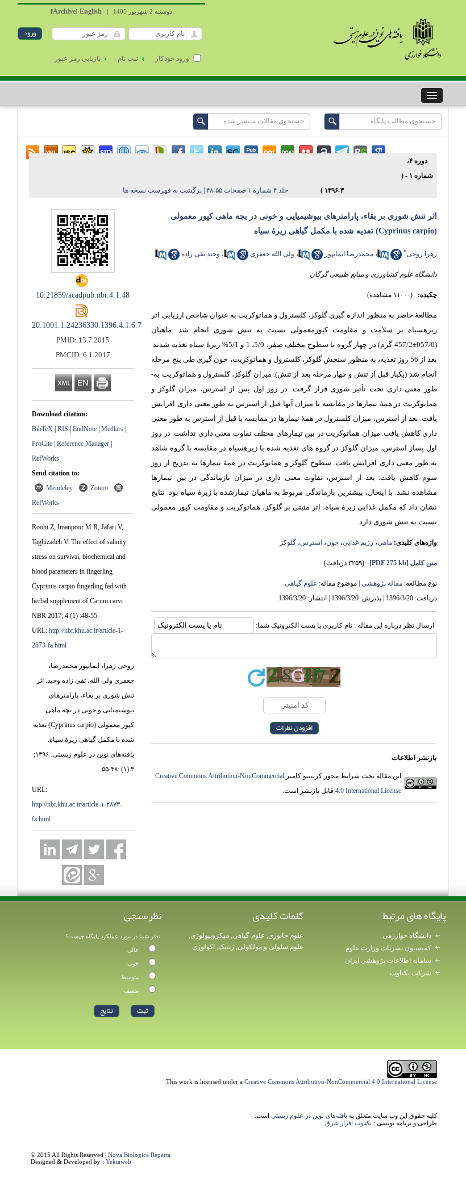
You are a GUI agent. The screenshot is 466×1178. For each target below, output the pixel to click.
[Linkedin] (50, 849)
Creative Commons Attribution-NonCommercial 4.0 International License (340, 1081)
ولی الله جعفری (272, 254)
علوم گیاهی (301, 583)
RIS (62, 429)
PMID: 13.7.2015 (83, 340)
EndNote (85, 429)
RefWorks (45, 458)
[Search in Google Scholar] (396, 258)
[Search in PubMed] (383, 258)
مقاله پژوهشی (381, 583)
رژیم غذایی (358, 542)
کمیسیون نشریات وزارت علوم (388, 948)
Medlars (112, 429)
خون (332, 542)
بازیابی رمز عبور (78, 58)
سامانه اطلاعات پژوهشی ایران (388, 960)
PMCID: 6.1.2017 (83, 354)
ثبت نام (128, 58)
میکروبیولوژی (209, 935)
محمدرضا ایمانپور (348, 254)
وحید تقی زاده (200, 254)
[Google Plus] (94, 875)
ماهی (384, 542)
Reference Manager (83, 444)
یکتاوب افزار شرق (348, 1122)
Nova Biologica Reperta (139, 1154)
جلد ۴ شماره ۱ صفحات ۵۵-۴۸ (247, 190)
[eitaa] (72, 875)
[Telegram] (72, 849)
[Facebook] (116, 849)
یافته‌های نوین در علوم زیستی (309, 1115)
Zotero (99, 488)
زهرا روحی (421, 254)
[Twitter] (94, 849)
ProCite (42, 444)
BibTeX (42, 429)
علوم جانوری (285, 935)
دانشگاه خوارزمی (406, 935)
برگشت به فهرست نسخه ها (162, 190)
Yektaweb (118, 1161)
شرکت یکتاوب (410, 973)
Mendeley (59, 488)
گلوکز (288, 542)
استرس (311, 542)
